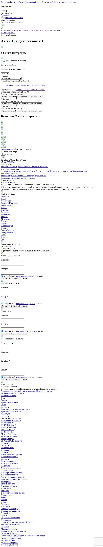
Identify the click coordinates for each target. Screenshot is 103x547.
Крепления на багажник (11, 411)
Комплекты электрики (10, 524)
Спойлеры (5, 504)
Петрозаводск (7, 226)
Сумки (4, 515)
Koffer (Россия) (7, 432)
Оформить (5, 15)
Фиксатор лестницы (9, 509)
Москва (4, 176)
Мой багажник (7, 149)
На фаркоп (5, 466)
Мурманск (12, 176)
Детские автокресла (9, 542)
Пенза (3, 221)
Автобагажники (8, 30)
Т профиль (5, 506)
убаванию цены (22, 90)
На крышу (5, 450)
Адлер (3, 198)
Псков (13, 178)
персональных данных (25, 276)
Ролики (4, 500)
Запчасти (5, 407)
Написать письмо (8, 182)
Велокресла (6, 481)
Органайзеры (6, 513)
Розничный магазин (9, 2)
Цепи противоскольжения (12, 472)
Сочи (3, 235)
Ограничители (7, 495)
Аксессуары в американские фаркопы (17, 522)
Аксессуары (6, 414)
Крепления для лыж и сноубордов (64, 171)
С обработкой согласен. (23, 276)
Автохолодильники (9, 545)
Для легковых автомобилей (12, 477)
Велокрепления (42, 30)
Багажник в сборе (8, 396)
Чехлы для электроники (11, 538)
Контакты (72, 2)
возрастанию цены (37, 90)
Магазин (5, 167)
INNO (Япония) (8, 429)
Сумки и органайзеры (10, 511)
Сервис (38, 2)
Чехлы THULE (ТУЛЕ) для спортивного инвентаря (23, 536)
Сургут (4, 237)
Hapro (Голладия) (8, 427)
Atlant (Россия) (7, 423)
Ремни (4, 497)
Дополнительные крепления (13, 493)
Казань (32, 178)
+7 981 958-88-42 (8, 33)
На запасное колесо (9, 463)
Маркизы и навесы (9, 529)
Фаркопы (83, 171)
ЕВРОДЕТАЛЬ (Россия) (11, 441)
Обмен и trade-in (32, 167)
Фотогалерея (62, 2)
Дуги (3, 398)
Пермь (4, 223)
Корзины (5, 491)
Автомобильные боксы (25, 30)
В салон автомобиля (9, 457)
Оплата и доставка (27, 2)
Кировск (4, 212)
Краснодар (5, 178)
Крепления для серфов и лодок (14, 479)
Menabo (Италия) (8, 434)
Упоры (4, 400)
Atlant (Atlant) (7, 470)
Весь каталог (55, 30)
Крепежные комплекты (11, 402)
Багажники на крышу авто (12, 393)
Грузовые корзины (9, 486)
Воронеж (5, 196)
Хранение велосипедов (11, 468)
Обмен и (49, 2)
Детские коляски (8, 540)
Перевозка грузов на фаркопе (13, 531)
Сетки (3, 502)
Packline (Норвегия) (9, 436)
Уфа (3, 239)
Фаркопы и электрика (10, 518)
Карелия (4, 210)
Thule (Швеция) (7, 439)
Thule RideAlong (8, 484)
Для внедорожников (9, 475)
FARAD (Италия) (8, 425)
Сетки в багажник (9, 533)
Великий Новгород (25, 176)
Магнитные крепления (11, 418)
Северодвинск (7, 232)
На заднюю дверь (8, 461)
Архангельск (40, 176)
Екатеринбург (22, 178)
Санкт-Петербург (8, 230)
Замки (3, 405)
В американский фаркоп (11, 454)
